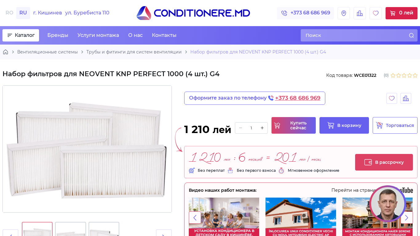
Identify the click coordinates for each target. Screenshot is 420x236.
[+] (262, 128)
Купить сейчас (298, 125)
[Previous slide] (195, 217)
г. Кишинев (71, 13)
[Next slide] (407, 217)
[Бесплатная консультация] (387, 203)
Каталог (25, 35)
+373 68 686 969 (310, 13)
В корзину (349, 125)
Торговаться (400, 125)
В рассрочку (389, 162)
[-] (240, 128)
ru (23, 13)
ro (9, 13)
